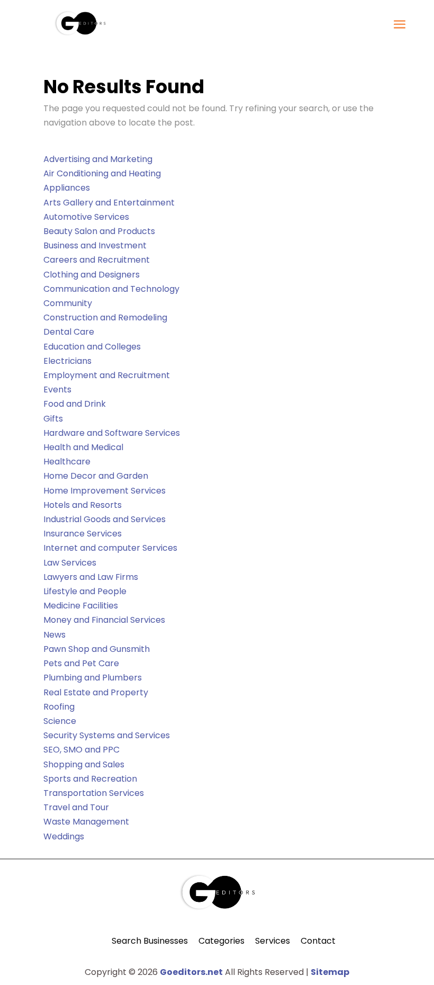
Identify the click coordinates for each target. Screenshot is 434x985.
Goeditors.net (191, 972)
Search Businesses (150, 941)
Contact (318, 941)
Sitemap (330, 972)
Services (272, 941)
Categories (221, 941)
